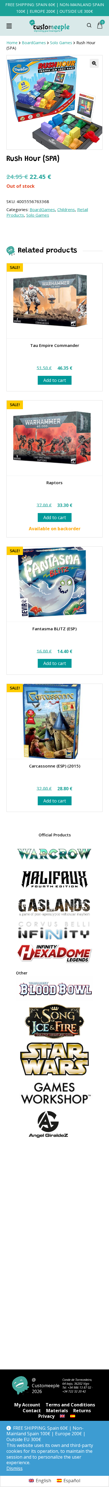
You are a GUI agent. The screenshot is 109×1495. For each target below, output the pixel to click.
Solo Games (37, 215)
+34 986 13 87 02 (79, 1387)
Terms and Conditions (70, 1405)
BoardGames (42, 209)
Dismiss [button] (14, 1468)
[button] (94, 63)
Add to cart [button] (54, 380)
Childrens (66, 209)
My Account (27, 1405)
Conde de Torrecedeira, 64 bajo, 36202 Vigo (77, 1382)
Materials (57, 1411)
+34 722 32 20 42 (74, 1391)
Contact (32, 1411)
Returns (82, 1411)
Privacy (46, 1416)
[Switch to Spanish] (72, 1416)
